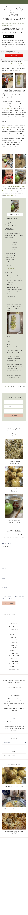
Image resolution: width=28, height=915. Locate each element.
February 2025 (14, 650)
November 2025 (14, 626)
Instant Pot (20, 23)
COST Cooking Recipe (18, 186)
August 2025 (14, 634)
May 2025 (14, 642)
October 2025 (14, 629)
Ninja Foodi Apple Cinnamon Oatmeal (14, 521)
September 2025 (14, 632)
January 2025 (14, 653)
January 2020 (14, 666)
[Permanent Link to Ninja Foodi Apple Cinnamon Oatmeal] (14, 518)
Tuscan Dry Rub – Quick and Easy (14, 462)
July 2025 (14, 637)
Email (4, 578)
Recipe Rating (6, 543)
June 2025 (14, 640)
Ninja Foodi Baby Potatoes (14, 786)
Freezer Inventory (11, 195)
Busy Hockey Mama (14, 12)
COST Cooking (12, 23)
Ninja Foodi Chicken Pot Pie (13, 809)
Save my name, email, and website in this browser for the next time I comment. (13, 597)
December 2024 (14, 656)
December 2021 (14, 664)
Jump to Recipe (9, 36)
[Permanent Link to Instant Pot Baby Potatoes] (14, 486)
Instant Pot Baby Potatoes (14, 490)
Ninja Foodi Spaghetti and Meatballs (14, 832)
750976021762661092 (14, 685)
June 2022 (14, 658)
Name (4, 568)
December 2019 (14, 669)
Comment (5, 551)
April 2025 (14, 645)
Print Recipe (20, 36)
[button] (14, 2)
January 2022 (14, 661)
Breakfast (5, 23)
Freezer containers (8, 191)
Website (5, 587)
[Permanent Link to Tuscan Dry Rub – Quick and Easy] (14, 459)
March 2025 (14, 648)
